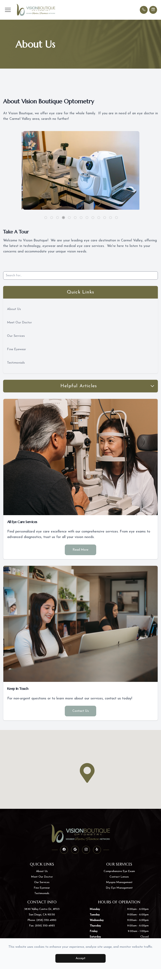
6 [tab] (75, 217)
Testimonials (16, 362)
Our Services (16, 336)
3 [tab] (57, 217)
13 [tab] (116, 217)
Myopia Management (119, 882)
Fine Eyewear (16, 349)
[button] (8, 10)
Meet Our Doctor (19, 322)
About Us (14, 309)
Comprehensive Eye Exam (119, 871)
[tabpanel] (80, 170)
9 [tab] (92, 217)
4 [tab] (63, 217)
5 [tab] (69, 217)
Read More (80, 549)
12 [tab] (110, 217)
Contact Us (80, 711)
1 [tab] (45, 217)
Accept (80, 958)
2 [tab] (51, 217)
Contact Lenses (119, 876)
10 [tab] (98, 217)
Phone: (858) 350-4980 (41, 920)
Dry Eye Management (119, 887)
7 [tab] (81, 217)
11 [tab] (104, 217)
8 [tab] (87, 217)
